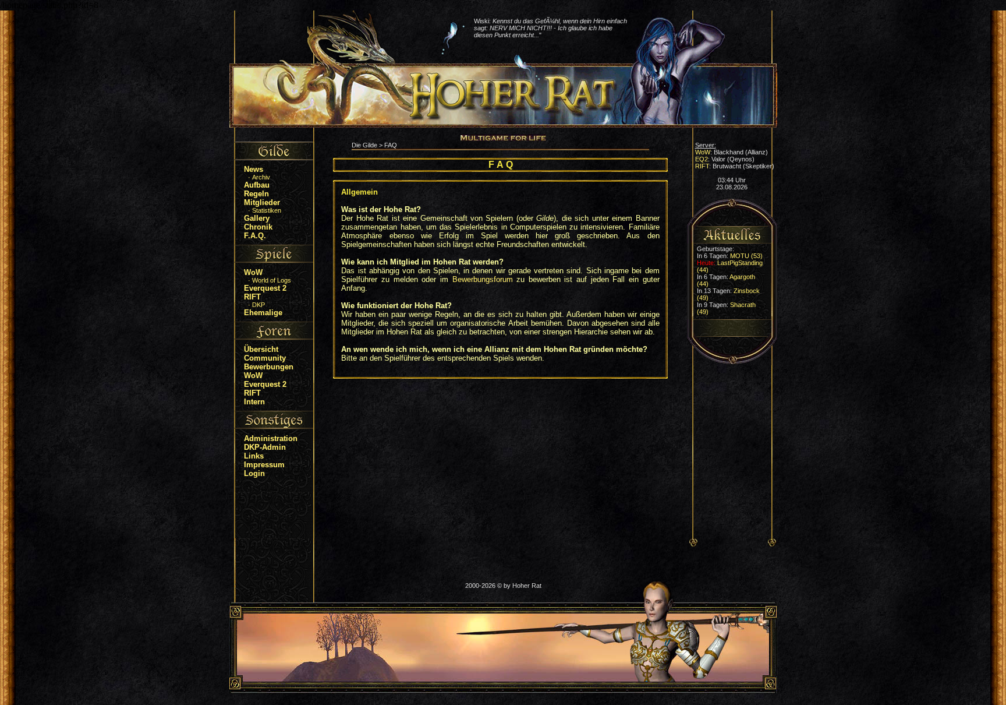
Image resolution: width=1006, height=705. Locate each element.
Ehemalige (263, 312)
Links (254, 456)
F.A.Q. (255, 235)
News (253, 169)
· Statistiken (260, 210)
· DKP (252, 304)
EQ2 (701, 159)
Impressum (264, 464)
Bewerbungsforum (482, 279)
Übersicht (261, 349)
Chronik (258, 227)
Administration (270, 438)
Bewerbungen (268, 366)
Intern (254, 401)
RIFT (252, 296)
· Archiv (254, 177)
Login (254, 473)
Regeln (256, 193)
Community (265, 358)
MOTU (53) (746, 255)
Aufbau (257, 185)
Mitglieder (262, 202)
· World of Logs (265, 280)
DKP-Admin (265, 447)
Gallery (257, 218)
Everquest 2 (265, 288)
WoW (253, 272)
